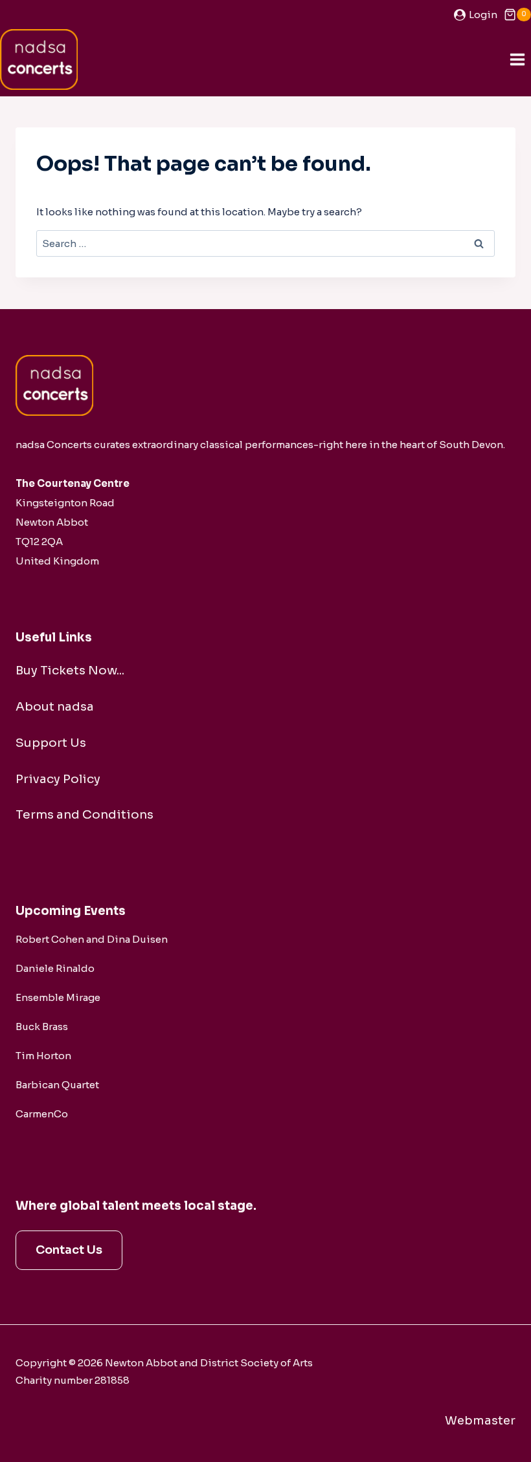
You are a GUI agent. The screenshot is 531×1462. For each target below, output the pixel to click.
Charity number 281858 (73, 1380)
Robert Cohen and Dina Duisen (92, 939)
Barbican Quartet (57, 1085)
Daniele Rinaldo (55, 968)
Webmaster (480, 1421)
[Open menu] (517, 59)
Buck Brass (42, 1026)
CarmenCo (42, 1114)
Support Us (51, 742)
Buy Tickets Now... (70, 670)
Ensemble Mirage (58, 997)
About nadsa (55, 706)
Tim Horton (43, 1055)
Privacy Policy (58, 778)
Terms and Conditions (84, 814)
